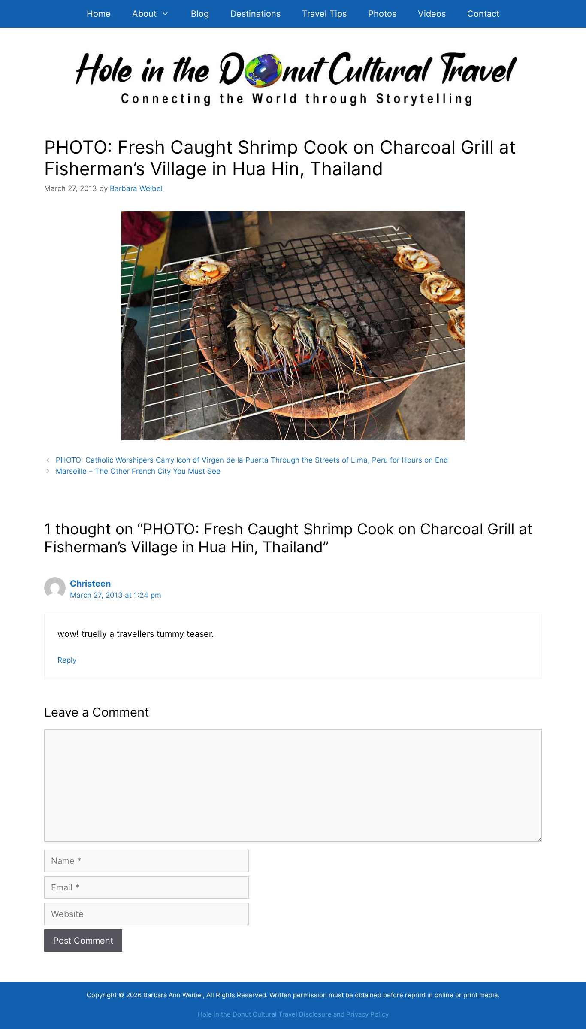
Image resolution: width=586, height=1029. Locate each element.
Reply (66, 660)
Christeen (90, 583)
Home (99, 14)
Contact (483, 14)
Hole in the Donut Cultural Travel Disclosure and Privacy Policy (293, 1014)
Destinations (255, 14)
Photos (382, 14)
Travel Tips (324, 14)
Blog (200, 14)
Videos (432, 14)
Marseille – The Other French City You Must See (138, 471)
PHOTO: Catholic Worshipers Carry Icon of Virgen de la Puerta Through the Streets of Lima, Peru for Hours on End (252, 460)
